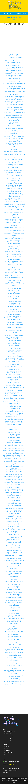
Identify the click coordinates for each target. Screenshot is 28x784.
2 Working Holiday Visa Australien (14, 169)
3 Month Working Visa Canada (14, 516)
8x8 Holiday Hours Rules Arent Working (14, 675)
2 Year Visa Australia (14, 177)
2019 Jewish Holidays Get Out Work (14, 311)
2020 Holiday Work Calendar (14, 343)
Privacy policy (14, 780)
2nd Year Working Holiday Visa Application (14, 444)
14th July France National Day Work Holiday (14, 136)
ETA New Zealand (8, 752)
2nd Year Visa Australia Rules (14, 434)
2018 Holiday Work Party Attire (14, 288)
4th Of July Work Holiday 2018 (14, 636)
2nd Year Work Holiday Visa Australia (14, 439)
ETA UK (5, 754)
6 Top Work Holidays (14, 659)
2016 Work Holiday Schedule (14, 246)
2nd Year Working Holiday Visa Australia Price (14, 465)
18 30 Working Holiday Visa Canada (14, 143)
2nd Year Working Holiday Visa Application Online (14, 450)
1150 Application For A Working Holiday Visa (14, 96)
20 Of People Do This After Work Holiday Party (14, 201)
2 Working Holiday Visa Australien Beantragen (14, 170)
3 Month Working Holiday (14, 500)
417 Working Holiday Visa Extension (14, 600)
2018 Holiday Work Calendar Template (14, 287)
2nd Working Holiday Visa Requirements (14, 421)
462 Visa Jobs (14, 612)
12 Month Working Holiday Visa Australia (14, 109)
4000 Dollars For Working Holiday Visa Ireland (14, 565)
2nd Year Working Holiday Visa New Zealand (14, 482)
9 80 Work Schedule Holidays (14, 676)
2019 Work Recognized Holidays (14, 334)
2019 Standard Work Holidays (14, 319)
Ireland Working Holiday (9, 740)
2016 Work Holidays (14, 248)
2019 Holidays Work (14, 309)
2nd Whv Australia (14, 379)
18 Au (14, 146)
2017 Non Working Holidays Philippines (14, 261)
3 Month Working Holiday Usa (14, 505)
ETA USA (6, 748)
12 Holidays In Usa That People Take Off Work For (14, 98)
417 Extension (14, 570)
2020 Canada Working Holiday (14, 340)
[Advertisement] (14, 39)
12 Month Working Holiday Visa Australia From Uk (14, 112)
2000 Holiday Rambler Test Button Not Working (14, 204)
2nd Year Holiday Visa (14, 429)
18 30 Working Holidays (14, 144)
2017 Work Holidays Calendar (14, 269)
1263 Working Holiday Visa (14, 125)
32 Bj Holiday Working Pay (14, 524)
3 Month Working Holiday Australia (14, 502)
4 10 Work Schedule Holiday (14, 547)
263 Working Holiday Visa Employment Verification (14, 367)
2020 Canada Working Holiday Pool (14, 342)
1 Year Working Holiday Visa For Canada (14, 72)
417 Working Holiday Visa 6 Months (14, 592)
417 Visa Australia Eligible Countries (14, 578)
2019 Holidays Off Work (14, 308)
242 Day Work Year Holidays (14, 364)
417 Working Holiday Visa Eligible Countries (14, 599)
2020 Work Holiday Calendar (14, 351)
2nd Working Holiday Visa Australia (14, 390)
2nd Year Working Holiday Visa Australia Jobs (14, 460)
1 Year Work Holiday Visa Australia (14, 57)
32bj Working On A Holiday (14, 526)
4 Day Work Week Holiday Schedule (14, 552)
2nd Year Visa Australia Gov (14, 432)
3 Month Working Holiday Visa (14, 507)
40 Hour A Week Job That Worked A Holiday (14, 557)
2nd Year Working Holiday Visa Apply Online (14, 452)
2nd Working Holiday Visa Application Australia (14, 387)
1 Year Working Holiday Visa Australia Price (14, 67)
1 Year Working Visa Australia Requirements (14, 80)
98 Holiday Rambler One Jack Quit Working (14, 684)
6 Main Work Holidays (14, 646)
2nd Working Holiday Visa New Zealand (14, 413)
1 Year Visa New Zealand (14, 55)
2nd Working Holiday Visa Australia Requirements (14, 401)
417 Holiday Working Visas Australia (14, 571)
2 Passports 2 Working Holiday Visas (14, 165)
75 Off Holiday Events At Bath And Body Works (14, 670)
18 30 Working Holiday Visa (14, 140)
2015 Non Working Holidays (14, 240)
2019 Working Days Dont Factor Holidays (14, 335)
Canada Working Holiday (9, 731)
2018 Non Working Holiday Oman (14, 292)
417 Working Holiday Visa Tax (14, 605)
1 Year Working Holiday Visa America (14, 62)
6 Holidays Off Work (14, 642)
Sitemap (13, 782)
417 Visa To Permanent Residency (14, 587)
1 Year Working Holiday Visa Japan (14, 77)
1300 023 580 (17, 17)
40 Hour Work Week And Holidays (14, 558)
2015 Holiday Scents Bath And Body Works (14, 238)
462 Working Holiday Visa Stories (14, 620)
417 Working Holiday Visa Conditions (14, 597)
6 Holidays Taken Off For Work (14, 644)
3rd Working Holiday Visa (14, 537)
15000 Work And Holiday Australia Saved (14, 138)
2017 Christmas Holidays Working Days (14, 249)
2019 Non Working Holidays (14, 314)
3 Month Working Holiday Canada (14, 503)
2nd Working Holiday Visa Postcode (14, 416)
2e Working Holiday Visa (14, 369)
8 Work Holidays (14, 673)
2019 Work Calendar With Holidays (14, 322)
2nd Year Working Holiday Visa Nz (14, 484)
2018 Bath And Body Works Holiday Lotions (14, 274)
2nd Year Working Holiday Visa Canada (14, 469)
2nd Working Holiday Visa (14, 384)
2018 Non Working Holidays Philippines (14, 295)
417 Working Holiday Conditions (14, 589)
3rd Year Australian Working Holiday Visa (14, 541)
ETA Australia (7, 750)
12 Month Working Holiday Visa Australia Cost (14, 110)
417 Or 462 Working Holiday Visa (14, 573)
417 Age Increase (14, 568)
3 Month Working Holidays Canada (14, 515)
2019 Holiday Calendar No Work (14, 304)
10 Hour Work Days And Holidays (14, 86)
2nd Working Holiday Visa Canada (14, 403)
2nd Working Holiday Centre (14, 382)
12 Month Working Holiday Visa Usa (14, 119)
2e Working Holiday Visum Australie (14, 374)
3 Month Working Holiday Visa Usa (14, 511)
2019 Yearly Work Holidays (14, 338)
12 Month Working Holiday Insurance (14, 107)
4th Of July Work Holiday (14, 633)
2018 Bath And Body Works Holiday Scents (14, 275)
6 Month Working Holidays (14, 654)
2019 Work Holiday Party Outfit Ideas (14, 330)
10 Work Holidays (14, 94)
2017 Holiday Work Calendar (14, 253)
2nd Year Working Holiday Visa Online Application (14, 486)
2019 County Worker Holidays (14, 303)
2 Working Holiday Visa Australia (14, 167)
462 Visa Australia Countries (14, 608)
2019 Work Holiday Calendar (14, 326)
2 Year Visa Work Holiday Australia (14, 178)
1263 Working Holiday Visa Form (14, 135)
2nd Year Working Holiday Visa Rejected (14, 492)
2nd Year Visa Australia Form (14, 431)
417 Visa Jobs (14, 583)
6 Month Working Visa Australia (14, 655)
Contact (20, 780)
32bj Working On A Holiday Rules (14, 528)
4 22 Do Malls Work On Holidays (14, 549)
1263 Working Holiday (14, 123)
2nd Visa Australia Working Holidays (14, 377)
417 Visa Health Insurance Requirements (14, 581)
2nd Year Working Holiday (14, 440)
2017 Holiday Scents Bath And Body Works (14, 251)
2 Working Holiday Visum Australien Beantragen (14, 174)
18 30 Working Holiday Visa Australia (14, 141)
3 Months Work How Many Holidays (14, 518)
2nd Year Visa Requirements (14, 437)
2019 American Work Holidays (14, 301)
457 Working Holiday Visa (14, 607)
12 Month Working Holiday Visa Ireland (14, 115)
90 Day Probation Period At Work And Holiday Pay (14, 680)
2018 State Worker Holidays (14, 296)
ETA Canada (6, 746)
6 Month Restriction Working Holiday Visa (14, 650)
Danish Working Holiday (9, 738)
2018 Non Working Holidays (14, 293)
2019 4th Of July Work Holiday (14, 300)
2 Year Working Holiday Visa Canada (14, 185)
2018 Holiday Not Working (14, 282)
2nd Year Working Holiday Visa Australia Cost (14, 456)
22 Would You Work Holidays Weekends (14, 356)
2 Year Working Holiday (14, 180)
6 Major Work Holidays (14, 647)
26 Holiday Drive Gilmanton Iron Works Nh (14, 366)
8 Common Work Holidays (14, 671)
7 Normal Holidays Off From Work (14, 667)
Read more (11, 764)
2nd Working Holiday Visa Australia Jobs (14, 397)
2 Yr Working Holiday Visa (14, 198)
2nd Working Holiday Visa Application (14, 385)
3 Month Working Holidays (14, 513)
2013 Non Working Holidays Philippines (14, 237)
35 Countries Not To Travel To (14, 532)
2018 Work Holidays (14, 298)
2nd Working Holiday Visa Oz (14, 414)
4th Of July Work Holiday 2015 (14, 634)
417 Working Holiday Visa (14, 591)
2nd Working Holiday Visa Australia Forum (14, 395)
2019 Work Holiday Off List (14, 329)
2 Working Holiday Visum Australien (14, 172)
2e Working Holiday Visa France (14, 372)
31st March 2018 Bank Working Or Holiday (14, 523)
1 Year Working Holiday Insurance (14, 59)
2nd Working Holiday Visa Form (14, 408)
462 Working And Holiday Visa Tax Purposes (14, 618)
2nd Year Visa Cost (14, 435)
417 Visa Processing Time (14, 584)
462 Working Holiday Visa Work (14, 621)
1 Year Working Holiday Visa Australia (14, 64)
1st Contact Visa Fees (14, 162)
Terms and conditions (5, 780)
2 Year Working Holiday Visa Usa (14, 196)
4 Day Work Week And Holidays (14, 550)
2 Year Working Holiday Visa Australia (14, 183)
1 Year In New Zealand (14, 54)
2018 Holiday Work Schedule (14, 290)
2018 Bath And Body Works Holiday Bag (14, 272)
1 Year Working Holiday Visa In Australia (14, 73)
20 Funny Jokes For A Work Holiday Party (14, 199)
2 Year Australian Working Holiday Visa (14, 175)
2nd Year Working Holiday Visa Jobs (14, 479)
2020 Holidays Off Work (14, 345)
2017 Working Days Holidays (14, 270)
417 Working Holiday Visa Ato (14, 594)
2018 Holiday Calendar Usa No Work (14, 280)
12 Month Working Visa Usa (14, 120)
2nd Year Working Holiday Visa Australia (14, 453)
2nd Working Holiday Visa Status (14, 424)
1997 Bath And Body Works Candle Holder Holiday (14, 154)
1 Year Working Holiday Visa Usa (14, 78)
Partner (25, 780)
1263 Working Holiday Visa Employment (14, 127)
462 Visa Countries (14, 610)
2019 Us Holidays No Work (14, 321)
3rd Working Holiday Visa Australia (14, 539)
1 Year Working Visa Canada (14, 81)
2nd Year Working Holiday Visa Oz (14, 487)
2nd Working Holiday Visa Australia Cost (14, 392)
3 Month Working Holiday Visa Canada (14, 510)
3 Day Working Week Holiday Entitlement (14, 498)
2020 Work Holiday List (14, 353)
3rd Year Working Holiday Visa (14, 542)
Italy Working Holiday (8, 735)
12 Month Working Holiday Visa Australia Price (14, 114)
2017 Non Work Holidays (14, 258)
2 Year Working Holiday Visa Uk (14, 193)
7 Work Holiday (14, 668)
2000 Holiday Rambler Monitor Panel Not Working (14, 203)
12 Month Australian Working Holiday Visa (14, 99)
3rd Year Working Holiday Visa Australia (14, 544)
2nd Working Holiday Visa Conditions (14, 405)
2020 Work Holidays (14, 355)
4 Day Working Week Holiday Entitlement (14, 555)
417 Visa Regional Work (14, 586)
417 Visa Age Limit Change (14, 574)
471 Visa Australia (14, 623)
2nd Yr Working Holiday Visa (14, 497)
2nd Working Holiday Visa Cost (14, 406)
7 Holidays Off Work (14, 663)
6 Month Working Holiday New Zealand (14, 652)
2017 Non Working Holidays (14, 259)
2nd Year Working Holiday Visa (14, 442)
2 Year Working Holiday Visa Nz (14, 191)
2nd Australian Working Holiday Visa (14, 376)
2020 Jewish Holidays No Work (14, 347)
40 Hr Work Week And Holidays (14, 563)
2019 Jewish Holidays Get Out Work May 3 (14, 313)
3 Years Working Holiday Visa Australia (14, 521)
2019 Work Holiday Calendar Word (14, 327)
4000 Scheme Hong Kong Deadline (14, 566)
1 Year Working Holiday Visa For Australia (14, 70)
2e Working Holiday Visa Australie (14, 371)
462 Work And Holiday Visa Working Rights (14, 616)
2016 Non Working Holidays (14, 243)
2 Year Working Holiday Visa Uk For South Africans (14, 195)
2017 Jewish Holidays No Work (14, 256)
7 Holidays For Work (14, 662)
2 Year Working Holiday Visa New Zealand (14, 190)
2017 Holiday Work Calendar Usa (14, 254)
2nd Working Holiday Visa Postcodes (14, 418)
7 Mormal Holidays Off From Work (14, 665)
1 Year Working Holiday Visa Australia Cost (14, 65)
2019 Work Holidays (14, 332)
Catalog (24, 13)
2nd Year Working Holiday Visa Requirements (14, 494)
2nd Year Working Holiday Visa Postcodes (14, 489)
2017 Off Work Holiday (14, 262)
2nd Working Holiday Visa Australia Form (14, 393)
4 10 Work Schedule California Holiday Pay (14, 545)
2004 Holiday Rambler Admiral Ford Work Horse (14, 219)
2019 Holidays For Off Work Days (14, 306)
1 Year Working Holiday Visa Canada (14, 68)
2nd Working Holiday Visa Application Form (14, 389)
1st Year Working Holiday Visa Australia (14, 164)
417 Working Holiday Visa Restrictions (14, 604)
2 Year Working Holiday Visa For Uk (14, 188)
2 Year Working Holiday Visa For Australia (14, 186)
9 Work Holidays (14, 678)
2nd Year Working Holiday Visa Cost (14, 471)
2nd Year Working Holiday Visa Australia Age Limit (14, 455)
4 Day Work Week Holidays (14, 553)
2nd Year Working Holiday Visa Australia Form (14, 458)
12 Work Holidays (14, 122)
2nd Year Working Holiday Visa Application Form (14, 448)
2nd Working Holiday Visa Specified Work (14, 422)
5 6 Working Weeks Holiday (14, 639)
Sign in (19, 13)
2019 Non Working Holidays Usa (14, 316)
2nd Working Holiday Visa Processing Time (14, 419)
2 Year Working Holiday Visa (14, 182)
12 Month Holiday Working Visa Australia (14, 104)
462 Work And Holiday (14, 613)
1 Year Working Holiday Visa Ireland (14, 75)
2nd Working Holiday (14, 380)
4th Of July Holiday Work (14, 628)
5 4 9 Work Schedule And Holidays (14, 637)
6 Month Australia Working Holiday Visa (14, 649)
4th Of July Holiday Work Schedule (14, 629)
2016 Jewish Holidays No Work (14, 241)
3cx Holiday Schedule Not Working (14, 536)
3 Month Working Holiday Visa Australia (14, 508)
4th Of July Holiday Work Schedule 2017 (14, 631)
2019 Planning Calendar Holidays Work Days (14, 317)
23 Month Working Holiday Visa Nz (14, 358)
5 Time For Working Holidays (14, 641)
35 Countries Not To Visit (14, 534)
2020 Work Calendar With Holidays (14, 350)
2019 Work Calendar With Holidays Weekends (14, 324)
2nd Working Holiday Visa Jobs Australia (14, 411)
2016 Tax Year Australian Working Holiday (14, 245)
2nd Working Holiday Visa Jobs (14, 410)
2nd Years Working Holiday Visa (14, 495)
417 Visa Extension (14, 579)
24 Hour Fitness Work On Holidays (14, 363)
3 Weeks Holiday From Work (14, 519)
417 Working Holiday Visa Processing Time (14, 602)
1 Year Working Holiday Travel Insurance (14, 60)
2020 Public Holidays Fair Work (14, 348)
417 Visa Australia (14, 576)
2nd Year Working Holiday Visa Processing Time (14, 490)
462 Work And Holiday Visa (14, 615)
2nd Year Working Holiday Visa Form (14, 474)
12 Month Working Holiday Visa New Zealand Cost (14, 117)
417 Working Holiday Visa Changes (14, 595)
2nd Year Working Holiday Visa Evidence (14, 473)
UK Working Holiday (8, 733)
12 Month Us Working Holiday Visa (14, 106)
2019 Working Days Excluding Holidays (14, 337)
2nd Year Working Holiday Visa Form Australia (14, 476)
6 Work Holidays (14, 660)
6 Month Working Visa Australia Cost (14, 657)
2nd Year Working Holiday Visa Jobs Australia (14, 481)
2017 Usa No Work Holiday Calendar (14, 264)
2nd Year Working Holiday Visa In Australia (14, 477)
